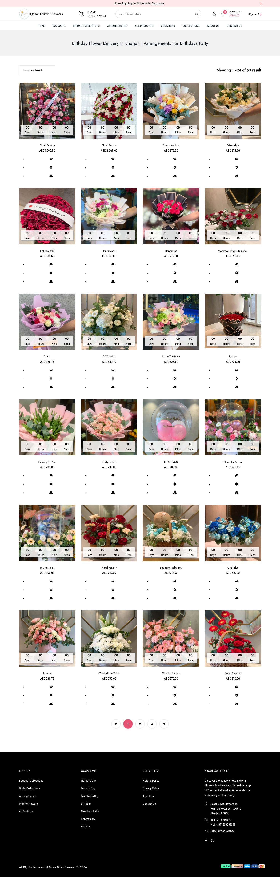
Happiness (171, 251)
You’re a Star (47, 567)
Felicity (47, 673)
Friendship (233, 145)
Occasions (168, 25)
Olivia (47, 356)
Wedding (86, 826)
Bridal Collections (86, 25)
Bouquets (58, 25)
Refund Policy (151, 780)
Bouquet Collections (31, 780)
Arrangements (117, 25)
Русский (254, 14)
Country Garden (171, 673)
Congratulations (171, 145)
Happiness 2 (109, 251)
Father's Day (88, 788)
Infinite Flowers (28, 803)
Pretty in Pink (109, 462)
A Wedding (109, 356)
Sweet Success (233, 673)
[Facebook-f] (206, 840)
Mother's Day (88, 780)
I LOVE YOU (171, 462)
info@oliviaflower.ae (223, 830)
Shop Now (158, 3)
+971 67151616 (223, 819)
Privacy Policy (151, 788)
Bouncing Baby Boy (171, 567)
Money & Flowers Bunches (233, 251)
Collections (190, 25)
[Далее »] (164, 724)
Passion (233, 356)
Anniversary (88, 818)
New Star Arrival (233, 462)
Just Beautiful (47, 251)
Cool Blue (232, 567)
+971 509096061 (96, 16)
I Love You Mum (171, 356)
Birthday (86, 803)
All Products (144, 25)
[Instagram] (212, 840)
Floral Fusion (109, 145)
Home (41, 25)
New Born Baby (90, 811)
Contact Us (234, 25)
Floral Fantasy (47, 145)
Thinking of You (47, 462)
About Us (213, 25)
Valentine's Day (90, 796)
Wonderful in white (109, 673)
